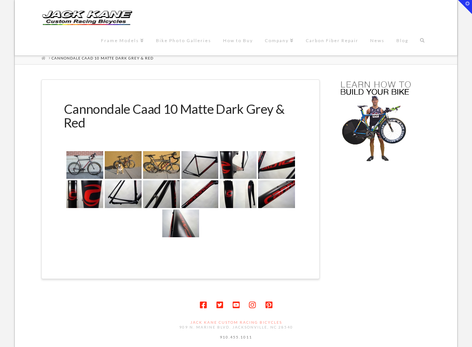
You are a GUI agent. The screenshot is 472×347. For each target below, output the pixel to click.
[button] (465, 7)
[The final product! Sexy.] (161, 165)
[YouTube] (236, 305)
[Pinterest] (269, 305)
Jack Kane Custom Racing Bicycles (236, 322)
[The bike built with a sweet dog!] (123, 165)
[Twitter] (219, 305)
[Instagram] (252, 305)
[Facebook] (203, 305)
